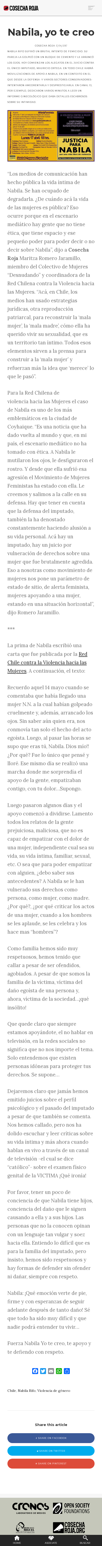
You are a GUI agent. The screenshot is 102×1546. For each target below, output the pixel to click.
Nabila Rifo (27, 1390)
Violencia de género (53, 1390)
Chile (11, 1390)
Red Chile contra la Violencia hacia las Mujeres (47, 662)
